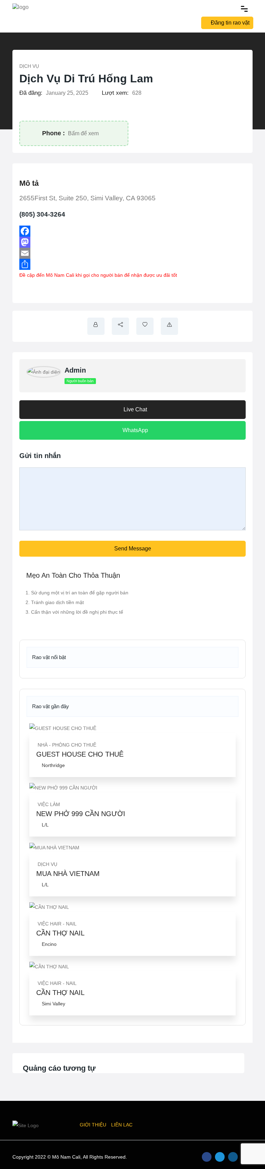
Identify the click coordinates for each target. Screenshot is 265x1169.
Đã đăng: (30, 93)
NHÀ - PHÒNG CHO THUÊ (67, 745)
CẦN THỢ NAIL (60, 933)
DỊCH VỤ (29, 66)
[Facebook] (132, 231)
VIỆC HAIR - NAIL (57, 923)
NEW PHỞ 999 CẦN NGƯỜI (80, 814)
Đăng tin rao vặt (230, 23)
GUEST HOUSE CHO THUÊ (80, 754)
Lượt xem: (115, 93)
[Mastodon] (132, 242)
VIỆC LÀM (49, 804)
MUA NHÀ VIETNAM (68, 873)
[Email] (132, 253)
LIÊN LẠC (121, 1124)
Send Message (132, 548)
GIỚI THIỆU (93, 1124)
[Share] (132, 264)
